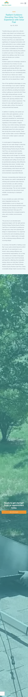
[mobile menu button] (25, 3)
